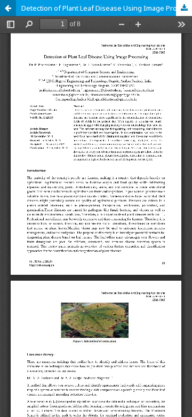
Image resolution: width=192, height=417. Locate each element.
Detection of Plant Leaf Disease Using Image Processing (106, 8)
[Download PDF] (184, 8)
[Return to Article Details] (8, 8)
